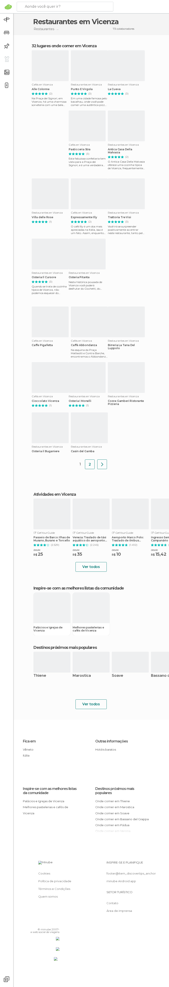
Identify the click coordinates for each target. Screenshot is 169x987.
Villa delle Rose (42, 217)
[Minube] (8, 7)
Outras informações (111, 741)
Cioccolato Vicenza (45, 401)
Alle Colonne (41, 89)
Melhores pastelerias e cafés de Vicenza (88, 629)
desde (36, 550)
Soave (117, 676)
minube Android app (121, 881)
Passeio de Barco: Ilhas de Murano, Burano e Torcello (51, 539)
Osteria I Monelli (80, 401)
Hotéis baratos (105, 749)
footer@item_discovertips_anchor (131, 873)
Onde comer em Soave (112, 813)
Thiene (39, 676)
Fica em (29, 741)
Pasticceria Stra (79, 149)
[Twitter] (45, 923)
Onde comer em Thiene (112, 801)
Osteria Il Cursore (44, 277)
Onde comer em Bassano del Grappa (122, 819)
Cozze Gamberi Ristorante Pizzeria (126, 402)
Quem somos (48, 896)
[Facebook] (39, 923)
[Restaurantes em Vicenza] (102, 464)
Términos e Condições (54, 889)
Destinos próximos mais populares (65, 648)
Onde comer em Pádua (112, 825)
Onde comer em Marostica (114, 807)
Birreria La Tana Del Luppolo (121, 347)
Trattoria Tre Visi (119, 217)
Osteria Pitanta (79, 277)
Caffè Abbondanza (84, 345)
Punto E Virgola (82, 89)
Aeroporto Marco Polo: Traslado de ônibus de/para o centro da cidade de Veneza (128, 539)
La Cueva (114, 89)
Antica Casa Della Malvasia (120, 151)
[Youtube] (56, 923)
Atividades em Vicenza (54, 494)
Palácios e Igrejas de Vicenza (47, 629)
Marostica (82, 676)
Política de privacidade (54, 881)
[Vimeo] (51, 923)
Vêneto (28, 749)
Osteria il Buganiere (45, 451)
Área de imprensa (119, 911)
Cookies (44, 873)
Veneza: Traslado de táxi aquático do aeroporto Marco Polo (89, 539)
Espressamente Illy (84, 217)
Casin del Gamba (82, 451)
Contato (112, 903)
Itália (26, 755)
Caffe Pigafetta (42, 345)
